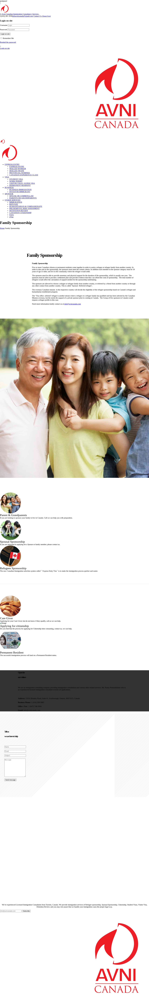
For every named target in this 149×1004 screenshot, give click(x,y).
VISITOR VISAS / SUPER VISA (22, 183)
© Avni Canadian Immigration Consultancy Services (19, 14)
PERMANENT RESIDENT (20, 185)
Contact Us (37, 16)
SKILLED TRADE (16, 171)
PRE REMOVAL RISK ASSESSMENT (24, 208)
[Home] (9, 161)
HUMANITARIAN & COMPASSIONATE (25, 206)
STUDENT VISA (16, 179)
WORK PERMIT (15, 181)
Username (3, 25)
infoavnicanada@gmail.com (22, 16)
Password (3, 30)
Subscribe (26, 911)
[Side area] (4, 12)
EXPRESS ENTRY (12, 164)
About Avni (46, 16)
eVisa (11, 217)
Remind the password (8, 42)
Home (2, 228)
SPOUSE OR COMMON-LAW (21, 196)
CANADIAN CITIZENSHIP (20, 213)
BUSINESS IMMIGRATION (20, 190)
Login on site (5, 34)
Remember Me (8, 38)
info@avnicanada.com (72, 304)
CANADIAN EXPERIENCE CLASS (23, 175)
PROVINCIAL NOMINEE (19, 173)
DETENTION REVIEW (18, 211)
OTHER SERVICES (12, 200)
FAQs (11, 215)
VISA (7, 177)
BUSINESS (9, 187)
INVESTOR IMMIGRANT (19, 192)
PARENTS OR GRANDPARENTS (23, 198)
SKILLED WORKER (17, 169)
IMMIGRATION (15, 202)
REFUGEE (13, 204)
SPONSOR (9, 194)
